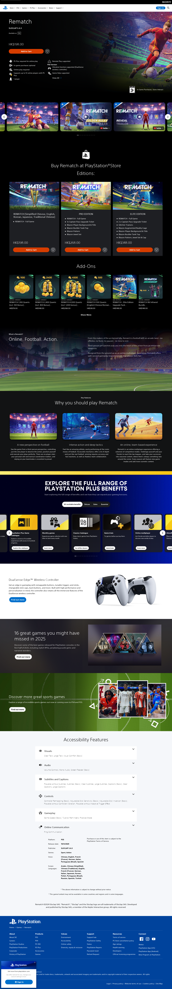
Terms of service (119, 937)
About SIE (13, 937)
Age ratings (117, 944)
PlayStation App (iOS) (147, 948)
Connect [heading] (142, 934)
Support (59, 8)
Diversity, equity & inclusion (71, 947)
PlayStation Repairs (94, 947)
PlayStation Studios (16, 944)
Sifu (120, 338)
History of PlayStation (17, 954)
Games (24, 8)
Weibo (141, 945)
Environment (66, 937)
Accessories (42, 8)
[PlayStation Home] (5, 8)
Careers (12, 941)
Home (11, 927)
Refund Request (93, 954)
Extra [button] (95, 504)
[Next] (168, 117)
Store (12, 8)
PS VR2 (37, 944)
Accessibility (66, 941)
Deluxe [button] (87, 504)
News (51, 8)
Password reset (93, 951)
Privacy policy (118, 984)
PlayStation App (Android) (148, 951)
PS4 (36, 941)
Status (89, 944)
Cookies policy (148, 984)
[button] (86, 116)
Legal (108, 984)
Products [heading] (39, 934)
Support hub (91, 937)
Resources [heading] (117, 934)
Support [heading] (90, 934)
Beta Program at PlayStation (149, 955)
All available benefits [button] (72, 504)
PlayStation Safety (94, 941)
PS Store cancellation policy (123, 941)
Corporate (13, 951)
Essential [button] (104, 504)
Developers (117, 951)
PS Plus (32, 8)
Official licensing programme (124, 954)
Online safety (66, 944)
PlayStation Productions (18, 947)
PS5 (17, 8)
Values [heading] (64, 934)
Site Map (159, 984)
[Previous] (4, 117)
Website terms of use (133, 984)
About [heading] (12, 934)
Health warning (118, 947)
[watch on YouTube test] (104, 128)
